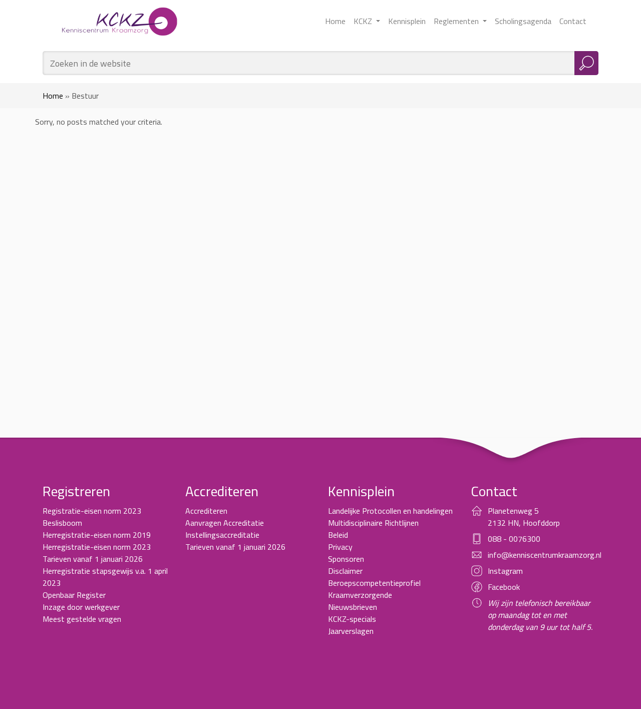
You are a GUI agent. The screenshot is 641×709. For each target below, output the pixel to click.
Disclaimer (345, 571)
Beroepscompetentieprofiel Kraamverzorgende (374, 589)
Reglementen (457, 21)
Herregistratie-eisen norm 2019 (97, 535)
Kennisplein (407, 21)
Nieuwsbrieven (352, 607)
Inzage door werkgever (81, 607)
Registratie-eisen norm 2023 (92, 511)
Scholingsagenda (523, 21)
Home (335, 21)
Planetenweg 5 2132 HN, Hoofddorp (524, 517)
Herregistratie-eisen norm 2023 (97, 547)
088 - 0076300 (514, 539)
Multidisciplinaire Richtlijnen (373, 523)
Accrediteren (206, 511)
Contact (572, 21)
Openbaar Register (74, 595)
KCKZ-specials (352, 619)
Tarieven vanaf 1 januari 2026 (93, 559)
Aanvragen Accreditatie (224, 523)
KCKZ (364, 21)
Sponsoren (346, 559)
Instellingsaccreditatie (222, 535)
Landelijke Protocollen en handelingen (390, 511)
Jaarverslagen (351, 631)
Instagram (505, 571)
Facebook (504, 587)
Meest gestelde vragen (82, 619)
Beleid (338, 535)
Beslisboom (62, 523)
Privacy (340, 547)
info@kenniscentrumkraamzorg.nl (544, 555)
